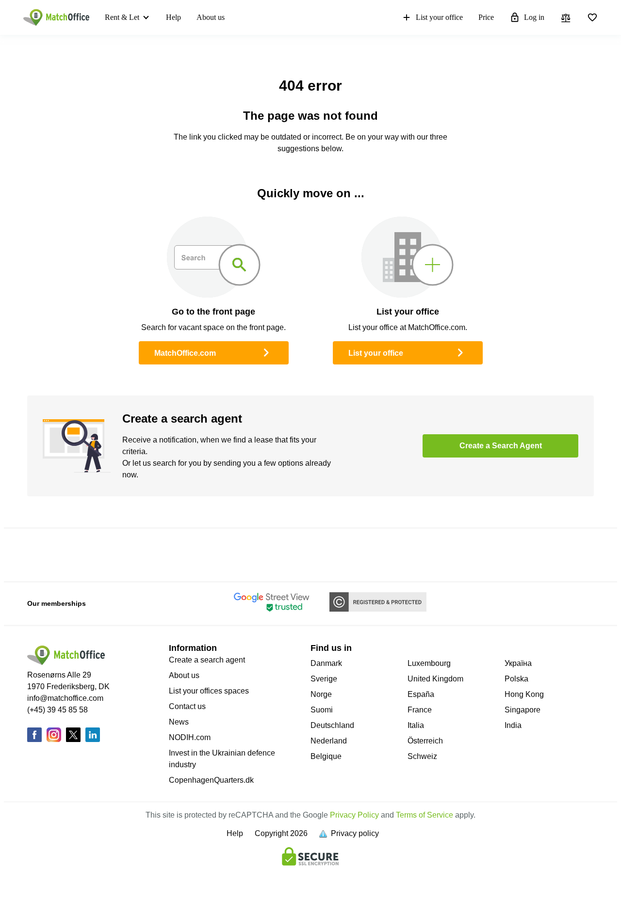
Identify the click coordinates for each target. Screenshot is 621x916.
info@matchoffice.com (65, 698)
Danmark (326, 663)
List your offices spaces (209, 691)
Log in (534, 17)
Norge (321, 694)
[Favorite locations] (592, 17)
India (513, 725)
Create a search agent (207, 660)
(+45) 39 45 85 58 (57, 710)
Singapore (522, 710)
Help (173, 17)
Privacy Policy (354, 815)
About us (210, 17)
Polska (516, 679)
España (421, 694)
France (420, 710)
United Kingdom (435, 679)
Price (486, 17)
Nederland (328, 741)
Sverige (323, 679)
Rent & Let (122, 17)
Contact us (187, 706)
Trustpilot (39, 555)
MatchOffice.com (185, 353)
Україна (518, 663)
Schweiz (422, 756)
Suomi (321, 710)
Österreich (425, 741)
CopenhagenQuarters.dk (211, 780)
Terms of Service (424, 815)
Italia (416, 725)
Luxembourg (429, 663)
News (179, 722)
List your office (439, 17)
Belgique (326, 756)
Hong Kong (524, 694)
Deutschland (332, 725)
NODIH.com (190, 737)
